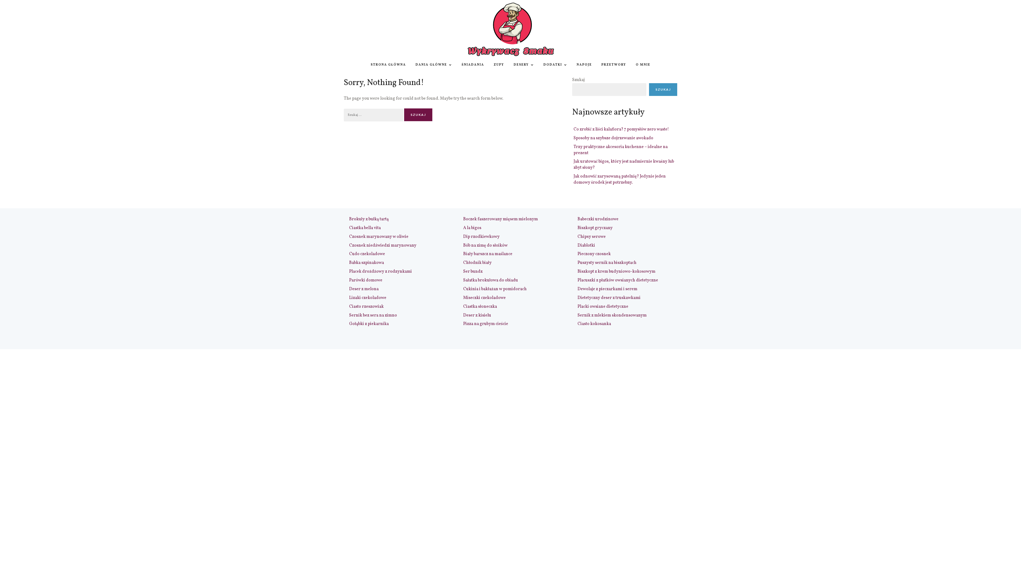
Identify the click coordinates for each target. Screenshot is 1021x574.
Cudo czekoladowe (367, 254)
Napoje (584, 65)
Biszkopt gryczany (595, 228)
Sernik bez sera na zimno (373, 315)
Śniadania (473, 65)
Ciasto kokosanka (594, 324)
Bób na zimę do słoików (485, 245)
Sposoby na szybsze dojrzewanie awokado (613, 138)
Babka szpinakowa (366, 263)
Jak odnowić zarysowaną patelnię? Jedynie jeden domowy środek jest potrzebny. (620, 179)
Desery (521, 65)
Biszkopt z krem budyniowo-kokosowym (616, 272)
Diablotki (586, 245)
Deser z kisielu (477, 315)
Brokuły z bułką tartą (369, 219)
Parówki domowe (365, 280)
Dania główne (431, 65)
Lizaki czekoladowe (367, 298)
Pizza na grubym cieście (485, 324)
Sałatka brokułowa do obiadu (490, 280)
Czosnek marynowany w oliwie (378, 237)
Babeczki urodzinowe (598, 219)
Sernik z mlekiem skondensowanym (612, 315)
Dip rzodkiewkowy (481, 237)
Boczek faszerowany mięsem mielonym (500, 219)
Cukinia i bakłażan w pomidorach (495, 289)
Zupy (499, 65)
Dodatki (552, 65)
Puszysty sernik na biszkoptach (607, 263)
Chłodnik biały (477, 263)
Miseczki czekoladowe (484, 298)
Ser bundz (473, 272)
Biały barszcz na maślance (487, 254)
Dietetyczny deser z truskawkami (609, 298)
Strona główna (388, 65)
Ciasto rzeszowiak (366, 307)
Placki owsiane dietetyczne (603, 307)
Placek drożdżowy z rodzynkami (380, 272)
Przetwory (613, 65)
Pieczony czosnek (594, 254)
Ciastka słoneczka (480, 307)
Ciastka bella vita (365, 228)
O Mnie (643, 65)
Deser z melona (364, 289)
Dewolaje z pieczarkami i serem (607, 289)
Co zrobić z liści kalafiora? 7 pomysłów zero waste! (621, 129)
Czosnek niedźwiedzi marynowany (382, 245)
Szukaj (578, 80)
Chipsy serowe (592, 237)
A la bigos (472, 228)
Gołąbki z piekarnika (369, 324)
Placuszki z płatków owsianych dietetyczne (618, 280)
